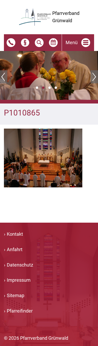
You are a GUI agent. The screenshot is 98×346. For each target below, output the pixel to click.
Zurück (3, 77)
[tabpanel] (49, 75)
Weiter (94, 77)
